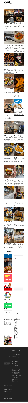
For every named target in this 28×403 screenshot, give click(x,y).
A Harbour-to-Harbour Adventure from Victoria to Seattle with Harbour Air (8, 398)
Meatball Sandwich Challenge (16, 315)
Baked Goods (5, 349)
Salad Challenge (15, 327)
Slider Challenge (15, 330)
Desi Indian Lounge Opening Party (18, 67)
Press (14, 326)
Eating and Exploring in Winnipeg (6, 322)
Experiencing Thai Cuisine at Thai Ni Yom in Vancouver (18, 157)
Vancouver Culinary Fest (16, 339)
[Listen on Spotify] (8, 307)
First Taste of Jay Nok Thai (17, 22)
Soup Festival (15, 331)
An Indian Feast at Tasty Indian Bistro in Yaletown (18, 93)
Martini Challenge (15, 314)
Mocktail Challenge (16, 316)
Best (4, 350)
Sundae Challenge (15, 334)
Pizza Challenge (15, 323)
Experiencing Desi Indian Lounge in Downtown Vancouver (18, 45)
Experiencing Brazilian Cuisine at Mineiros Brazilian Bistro (18, 135)
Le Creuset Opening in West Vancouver (7, 316)
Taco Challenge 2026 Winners (6, 330)
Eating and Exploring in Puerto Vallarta (8, 394)
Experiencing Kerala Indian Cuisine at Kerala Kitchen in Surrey (9, 179)
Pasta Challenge (15, 322)
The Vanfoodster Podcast (16, 337)
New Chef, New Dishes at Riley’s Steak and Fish (19, 221)
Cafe (5, 351)
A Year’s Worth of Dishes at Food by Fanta (8, 89)
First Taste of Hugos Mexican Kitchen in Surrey (9, 135)
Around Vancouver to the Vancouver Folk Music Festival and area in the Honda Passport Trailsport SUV (8, 314)
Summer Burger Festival (16, 333)
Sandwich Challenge (16, 328)
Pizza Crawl (15, 324)
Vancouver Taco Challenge (6, 336)
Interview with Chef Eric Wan (15, 359)
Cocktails (7, 351)
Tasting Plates (15, 336)
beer (10, 349)
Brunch (10, 350)
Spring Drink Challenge (16, 332)
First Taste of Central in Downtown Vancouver (9, 67)
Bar (8, 349)
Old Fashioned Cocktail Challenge (17, 319)
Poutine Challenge (15, 325)
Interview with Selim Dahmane (15, 363)
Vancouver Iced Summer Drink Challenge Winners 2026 (16, 367)
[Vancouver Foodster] (8, 3)
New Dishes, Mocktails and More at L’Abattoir (8, 221)
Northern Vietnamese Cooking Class (19, 200)
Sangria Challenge (15, 329)
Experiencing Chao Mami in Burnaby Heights (8, 114)
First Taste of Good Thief (17, 243)
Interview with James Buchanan (16, 350)
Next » (16, 251)
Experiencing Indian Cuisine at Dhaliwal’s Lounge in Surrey (8, 157)
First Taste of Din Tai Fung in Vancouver (8, 23)
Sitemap (15, 258)
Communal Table (9, 352)
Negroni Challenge (15, 318)
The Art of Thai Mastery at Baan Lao (8, 243)
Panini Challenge (15, 321)
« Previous (5, 251)
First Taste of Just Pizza (7, 200)
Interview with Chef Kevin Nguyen (15, 357)
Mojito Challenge (15, 317)
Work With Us (15, 340)
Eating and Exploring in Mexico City (6, 328)
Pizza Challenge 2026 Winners (15, 381)
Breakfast (7, 350)
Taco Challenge (15, 335)
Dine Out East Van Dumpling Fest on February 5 (19, 108)
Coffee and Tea (5, 352)
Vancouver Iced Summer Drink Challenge (7, 319)
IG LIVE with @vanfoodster (16, 311)
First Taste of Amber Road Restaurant (7, 329)
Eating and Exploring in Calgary (6, 323)
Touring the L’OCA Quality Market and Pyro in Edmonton (8, 45)
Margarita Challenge (16, 313)
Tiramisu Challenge (16, 338)
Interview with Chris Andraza (15, 361)
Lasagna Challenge (16, 312)
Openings (15, 320)
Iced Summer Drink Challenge (16, 310)
